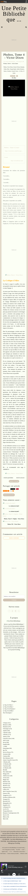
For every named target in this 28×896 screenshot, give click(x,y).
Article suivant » (20, 477)
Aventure (9, 71)
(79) (5, 750)
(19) (11, 813)
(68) (6, 754)
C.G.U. (10, 851)
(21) (7, 803)
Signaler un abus (5, 851)
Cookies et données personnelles (13, 853)
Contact (23, 849)
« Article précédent (8, 477)
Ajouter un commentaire (14, 538)
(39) (6, 781)
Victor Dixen (10, 67)
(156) (6, 736)
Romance (22, 69)
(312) (7, 723)
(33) (6, 785)
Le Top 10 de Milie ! (8, 711)
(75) (8, 752)
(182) (7, 732)
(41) (6, 779)
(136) (6, 740)
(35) (6, 783)
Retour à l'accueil (14, 481)
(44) (7, 775)
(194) (6, 730)
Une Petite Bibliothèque (18, 647)
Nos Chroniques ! (7, 712)
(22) (6, 801)
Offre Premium (3, 853)
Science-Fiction (16, 67)
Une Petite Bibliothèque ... (14, 14)
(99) (6, 742)
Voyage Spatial (13, 69)
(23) (6, 799)
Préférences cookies (23, 853)
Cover (6, 157)
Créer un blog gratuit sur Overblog (8, 849)
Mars (8, 69)
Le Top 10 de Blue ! (8, 707)
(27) (7, 795)
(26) (9, 797)
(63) (8, 758)
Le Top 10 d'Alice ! (8, 705)
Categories (20, 61)
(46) (7, 772)
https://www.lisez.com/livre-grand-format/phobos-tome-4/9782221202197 (14, 151)
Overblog (17, 843)
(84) (5, 746)
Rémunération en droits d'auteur (19, 851)
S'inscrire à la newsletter (9, 494)
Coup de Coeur (15, 71)
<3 (19, 71)
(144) (8, 738)
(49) (6, 762)
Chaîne (5, 69)
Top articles (18, 849)
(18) (6, 817)
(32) (6, 789)
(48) (7, 768)
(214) (7, 728)
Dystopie (22, 67)
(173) (7, 734)
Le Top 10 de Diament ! (9, 709)
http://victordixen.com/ (17, 160)
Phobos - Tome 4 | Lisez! (11, 147)
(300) (7, 724)
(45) (6, 773)
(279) (7, 726)
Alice (21, 71)
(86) (6, 744)
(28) (6, 793)
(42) (6, 777)
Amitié (18, 69)
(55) (10, 760)
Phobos (5, 67)
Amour (5, 71)
